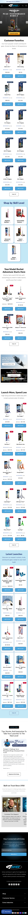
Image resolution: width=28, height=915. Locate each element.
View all (14, 194)
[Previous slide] (1, 755)
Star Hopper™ (20, 416)
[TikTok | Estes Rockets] (16, 884)
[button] (2, 5)
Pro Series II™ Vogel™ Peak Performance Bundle (7, 299)
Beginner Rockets (7, 221)
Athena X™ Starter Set (20, 327)
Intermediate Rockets (20, 221)
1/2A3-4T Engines (7, 179)
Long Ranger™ (7, 501)
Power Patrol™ (7, 529)
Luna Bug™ (20, 529)
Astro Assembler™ (7, 667)
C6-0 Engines (7, 122)
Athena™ (7, 416)
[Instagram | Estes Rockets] (11, 884)
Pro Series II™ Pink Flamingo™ (20, 609)
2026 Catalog (20, 66)
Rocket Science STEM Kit (7, 328)
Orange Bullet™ (20, 472)
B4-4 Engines (21, 179)
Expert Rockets (19, 239)
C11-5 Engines (20, 122)
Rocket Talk (14, 727)
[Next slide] (26, 755)
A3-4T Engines (20, 151)
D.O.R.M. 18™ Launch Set (7, 696)
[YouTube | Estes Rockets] (14, 884)
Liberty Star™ (7, 66)
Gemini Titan (7, 94)
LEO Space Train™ (20, 501)
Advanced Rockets (7, 239)
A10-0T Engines (20, 94)
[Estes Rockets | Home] (14, 867)
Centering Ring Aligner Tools (20, 581)
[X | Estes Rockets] (18, 884)
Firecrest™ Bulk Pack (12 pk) (20, 668)
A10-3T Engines (7, 151)
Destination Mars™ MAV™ (7, 473)
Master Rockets (13, 258)
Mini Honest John (21, 444)
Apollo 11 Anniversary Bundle (20, 299)
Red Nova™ (7, 444)
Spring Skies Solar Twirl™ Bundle (20, 696)
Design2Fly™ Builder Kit (7, 609)
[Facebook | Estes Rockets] (9, 884)
